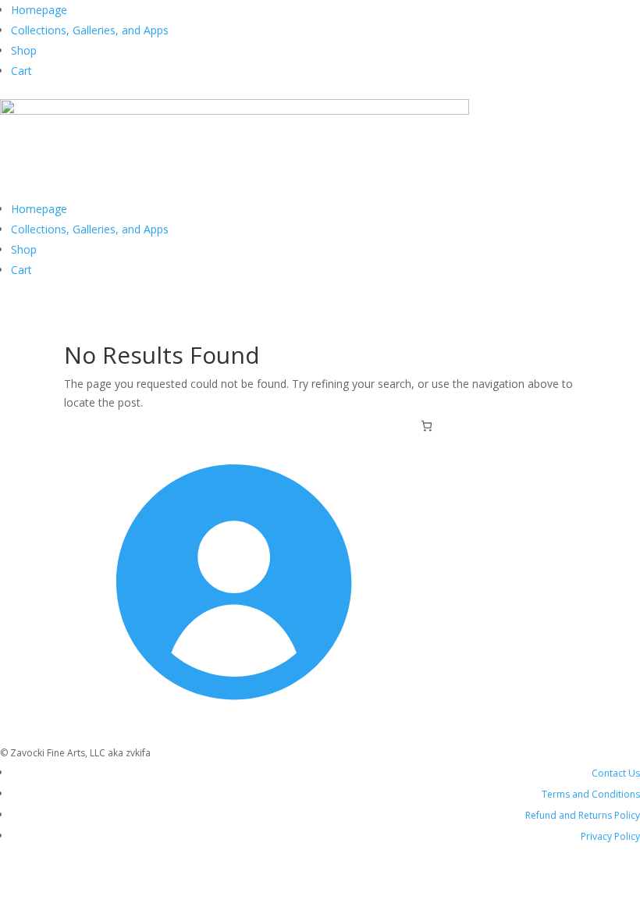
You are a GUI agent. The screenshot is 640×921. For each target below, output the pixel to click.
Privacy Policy (610, 836)
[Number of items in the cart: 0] (426, 425)
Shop (24, 50)
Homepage (39, 9)
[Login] (227, 734)
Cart (21, 70)
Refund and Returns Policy (582, 815)
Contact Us (616, 773)
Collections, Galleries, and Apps (90, 30)
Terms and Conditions (591, 794)
